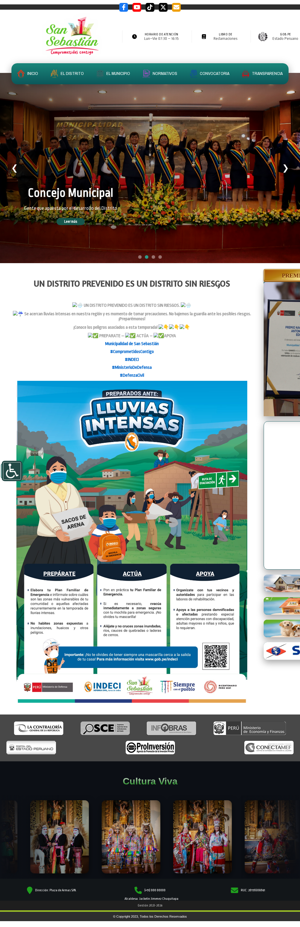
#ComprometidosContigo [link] (132, 351)
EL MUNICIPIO (117, 73)
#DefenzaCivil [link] (132, 375)
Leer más (78, 225)
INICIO (32, 73)
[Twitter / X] (163, 7)
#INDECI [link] (132, 359)
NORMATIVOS (164, 73)
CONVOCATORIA (214, 73)
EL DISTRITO (72, 73)
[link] (132, 343)
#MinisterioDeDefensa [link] (132, 367)
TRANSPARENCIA (267, 73)
